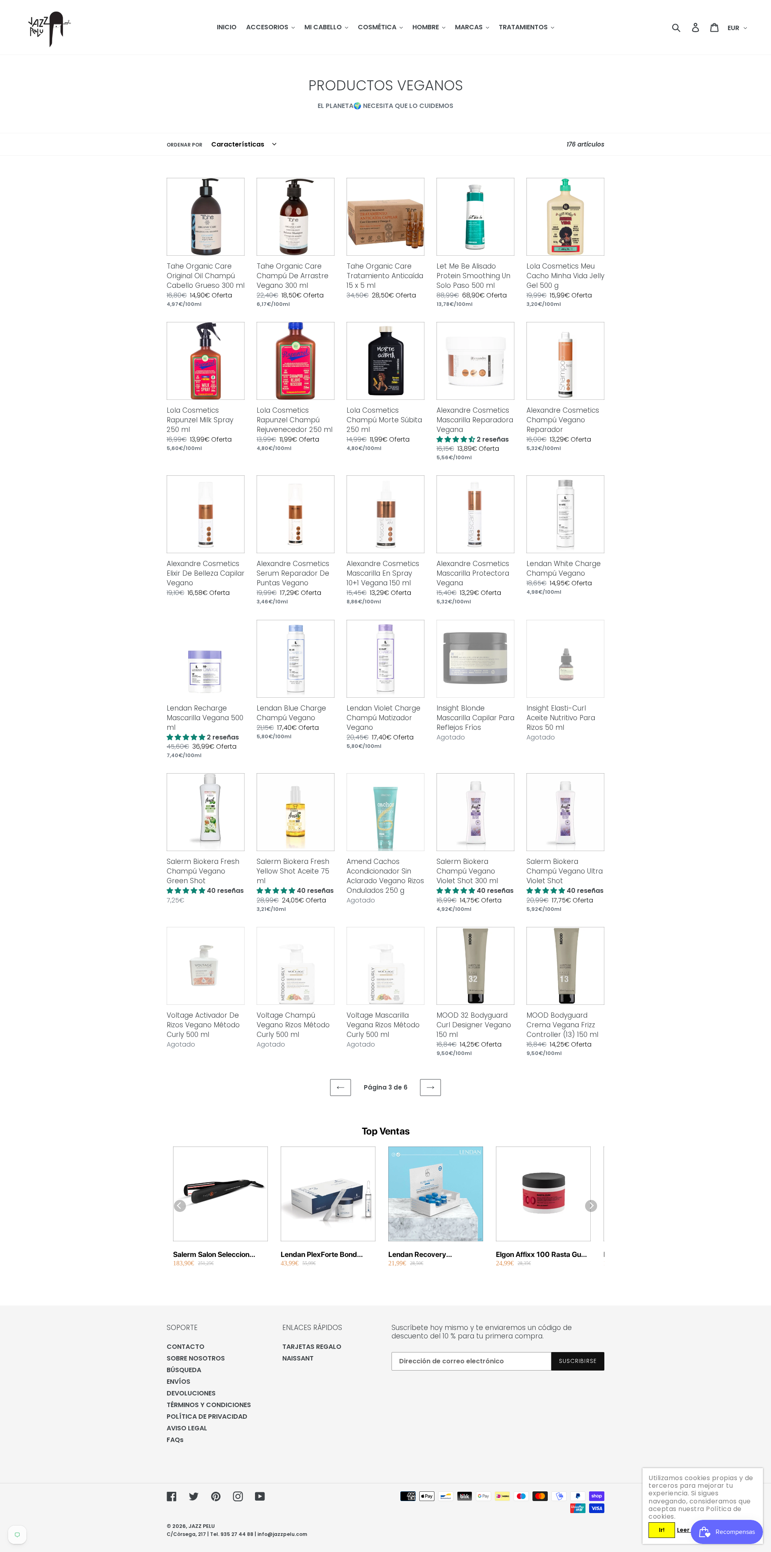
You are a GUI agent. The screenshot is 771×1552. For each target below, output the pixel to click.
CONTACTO (185, 1346)
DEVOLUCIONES (191, 1393)
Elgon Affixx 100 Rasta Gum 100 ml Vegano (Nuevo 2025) (541, 1254)
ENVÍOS (178, 1381)
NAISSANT (298, 1358)
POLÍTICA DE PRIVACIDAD (207, 1416)
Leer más (690, 1530)
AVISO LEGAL (187, 1428)
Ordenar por (184, 144)
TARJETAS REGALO (311, 1346)
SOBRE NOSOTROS (196, 1358)
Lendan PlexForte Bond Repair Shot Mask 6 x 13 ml (325, 1254)
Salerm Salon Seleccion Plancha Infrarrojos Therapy (219, 1254)
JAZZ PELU (201, 1526)
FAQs (175, 1439)
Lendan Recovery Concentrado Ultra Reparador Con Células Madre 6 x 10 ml (426, 1254)
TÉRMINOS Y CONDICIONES (209, 1404)
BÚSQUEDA (184, 1370)
